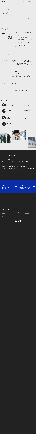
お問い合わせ (24, 1)
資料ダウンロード (30, 1)
